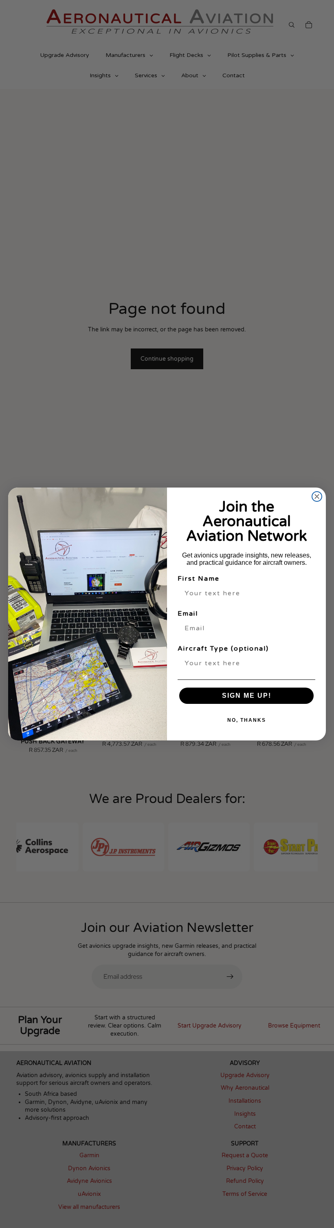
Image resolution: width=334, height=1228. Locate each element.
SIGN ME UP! (246, 695)
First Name (199, 579)
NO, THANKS (246, 720)
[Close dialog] (317, 496)
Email (188, 614)
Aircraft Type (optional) (223, 648)
